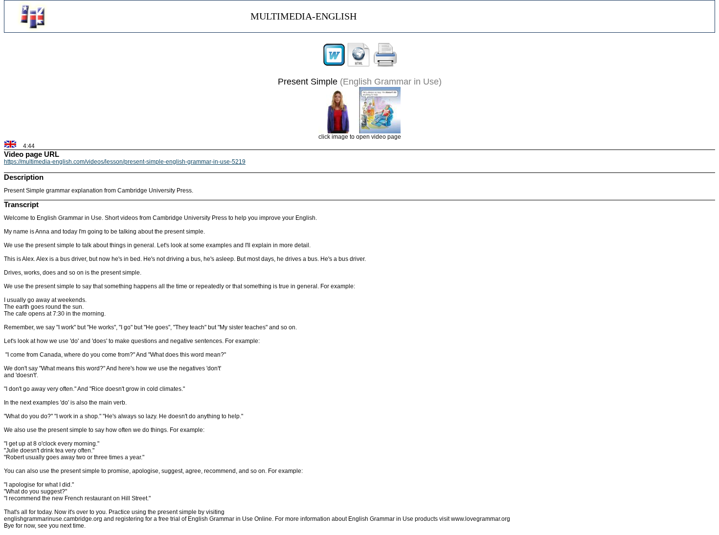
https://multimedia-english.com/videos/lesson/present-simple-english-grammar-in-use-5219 (125, 161)
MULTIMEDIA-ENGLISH (303, 16)
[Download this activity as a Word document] (334, 65)
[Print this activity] (385, 65)
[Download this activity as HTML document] (358, 65)
